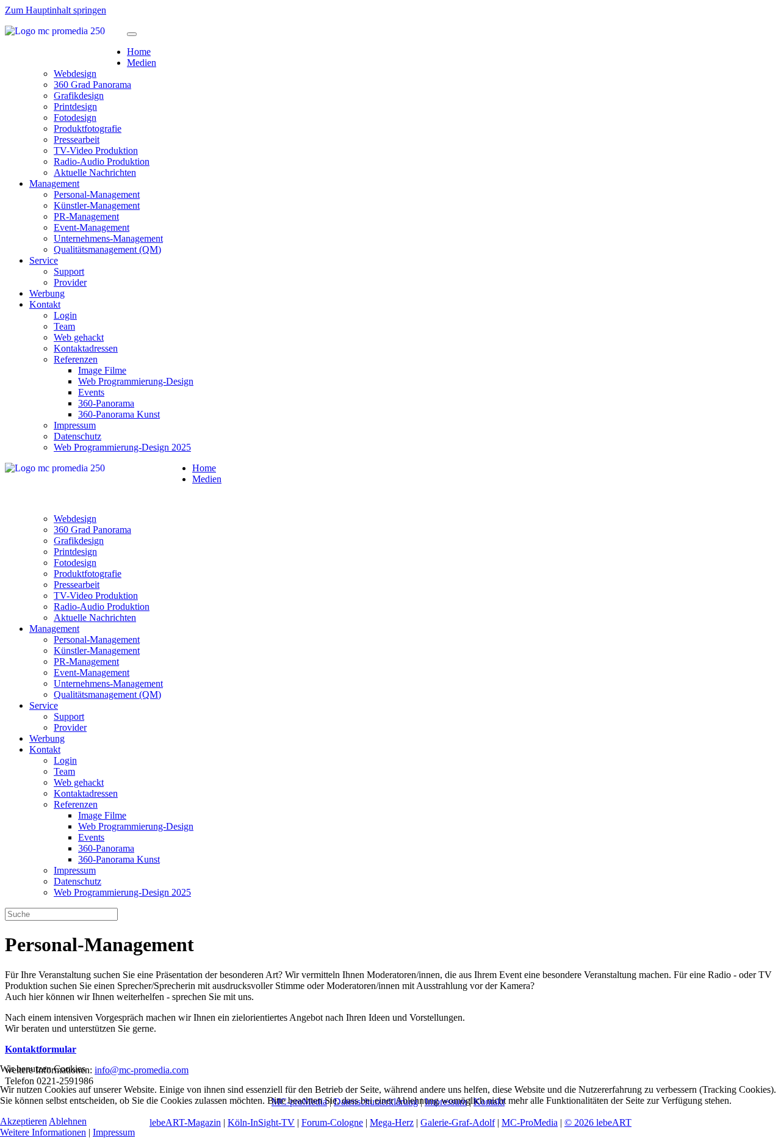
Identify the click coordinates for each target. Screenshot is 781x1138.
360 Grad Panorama (92, 84)
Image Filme (102, 370)
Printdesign (75, 106)
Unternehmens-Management (108, 238)
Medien (141, 62)
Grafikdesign (79, 95)
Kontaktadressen (86, 348)
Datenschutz (77, 436)
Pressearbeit (76, 139)
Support (69, 271)
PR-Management (86, 216)
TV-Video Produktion (96, 150)
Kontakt (44, 304)
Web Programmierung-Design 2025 (122, 447)
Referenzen (76, 359)
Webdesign (75, 73)
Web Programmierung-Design (135, 381)
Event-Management (91, 227)
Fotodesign (75, 117)
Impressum (75, 425)
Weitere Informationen (43, 1132)
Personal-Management (97, 194)
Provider (70, 282)
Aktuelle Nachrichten (95, 172)
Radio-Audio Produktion (101, 161)
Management (54, 183)
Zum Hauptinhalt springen (55, 10)
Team (64, 326)
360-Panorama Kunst (119, 414)
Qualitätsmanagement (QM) (107, 249)
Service (43, 260)
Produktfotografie (87, 128)
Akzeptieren (23, 1121)
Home (139, 51)
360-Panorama (106, 403)
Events (91, 392)
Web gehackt (79, 337)
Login (65, 315)
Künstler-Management (97, 205)
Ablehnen (68, 1121)
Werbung (47, 293)
